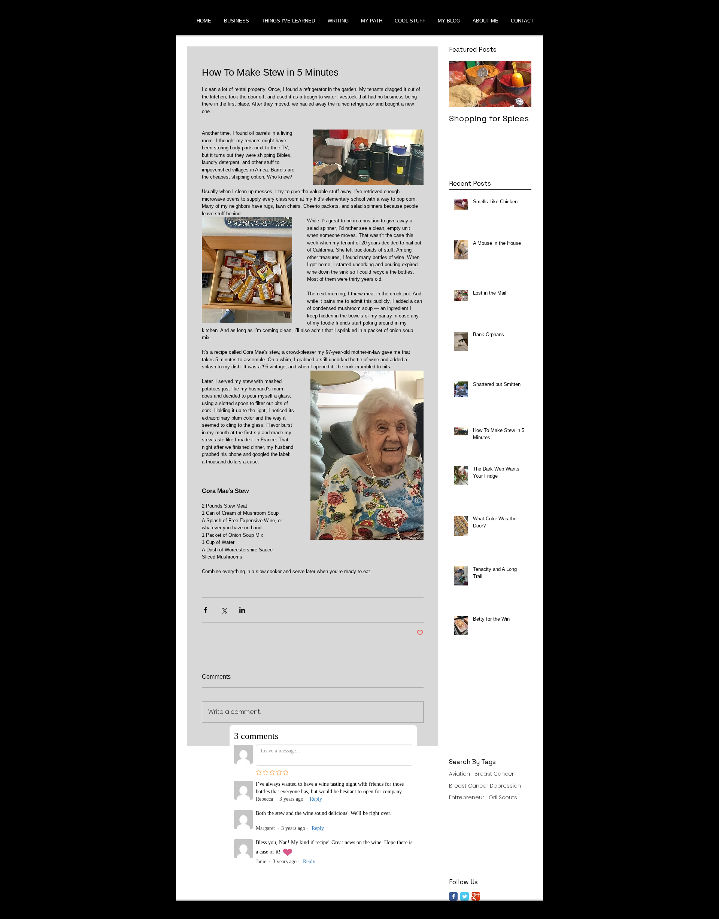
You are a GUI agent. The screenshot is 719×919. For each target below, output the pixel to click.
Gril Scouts (503, 797)
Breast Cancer (494, 774)
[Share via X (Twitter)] (223, 610)
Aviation (459, 774)
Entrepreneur (466, 797)
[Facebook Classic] (453, 896)
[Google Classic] (475, 896)
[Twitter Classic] (464, 896)
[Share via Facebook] (205, 610)
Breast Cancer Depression (485, 785)
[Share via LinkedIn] (242, 610)
